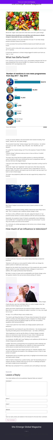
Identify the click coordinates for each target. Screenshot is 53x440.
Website (8, 409)
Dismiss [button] (33, 2)
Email (8, 404)
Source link (9, 371)
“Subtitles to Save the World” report (18, 60)
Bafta (23, 48)
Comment (9, 380)
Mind (19, 267)
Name (8, 398)
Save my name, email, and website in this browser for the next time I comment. (26, 416)
